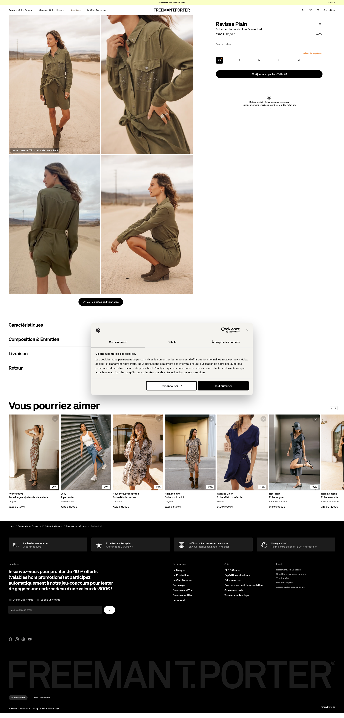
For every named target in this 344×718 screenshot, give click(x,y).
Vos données (282, 578)
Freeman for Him (182, 595)
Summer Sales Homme (51, 10)
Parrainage (179, 585)
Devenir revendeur (41, 697)
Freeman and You (183, 590)
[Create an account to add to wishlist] (319, 24)
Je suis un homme (50, 599)
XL (299, 60)
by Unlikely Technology (47, 708)
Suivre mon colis (233, 590)
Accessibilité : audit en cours (290, 587)
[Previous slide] (332, 408)
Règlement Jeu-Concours (288, 569)
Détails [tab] (172, 341)
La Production (181, 575)
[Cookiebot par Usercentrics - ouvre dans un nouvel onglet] (224, 330)
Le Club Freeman (96, 10)
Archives (76, 10)
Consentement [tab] (118, 341)
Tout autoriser (223, 385)
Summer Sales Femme (21, 10)
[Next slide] (335, 408)
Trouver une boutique (236, 595)
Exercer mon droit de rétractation (243, 585)
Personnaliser (169, 385)
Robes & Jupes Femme (76, 526)
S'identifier (329, 10)
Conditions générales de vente (291, 574)
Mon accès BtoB (18, 697)
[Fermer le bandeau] (247, 330)
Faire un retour (232, 580)
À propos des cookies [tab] (226, 341)
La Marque (179, 570)
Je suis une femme (23, 599)
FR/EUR (331, 2)
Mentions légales (284, 582)
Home (11, 526)
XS (219, 60)
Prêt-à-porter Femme (52, 526)
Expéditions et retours (237, 575)
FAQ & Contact (232, 570)
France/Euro (326, 707)
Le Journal (179, 600)
